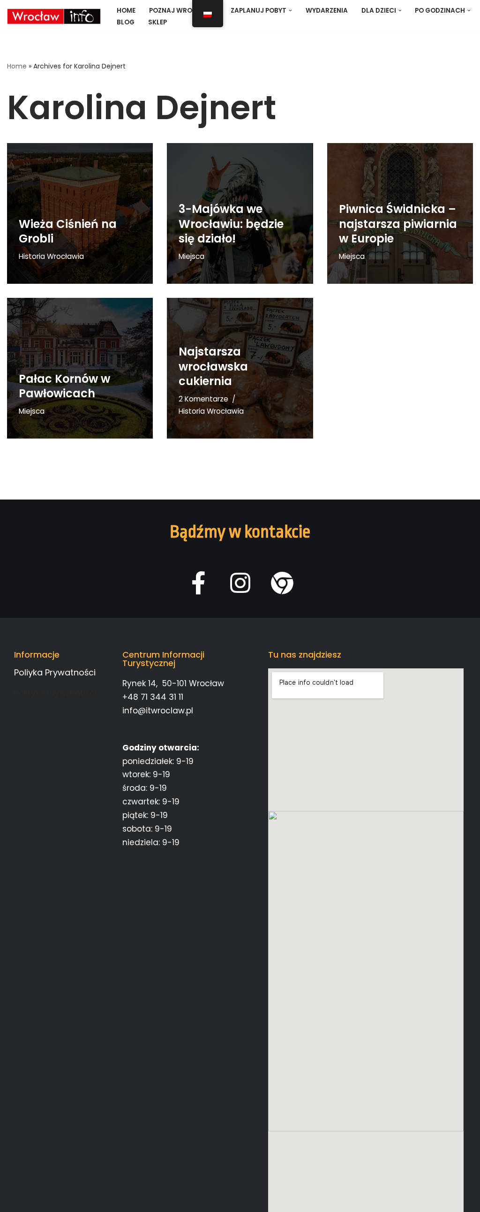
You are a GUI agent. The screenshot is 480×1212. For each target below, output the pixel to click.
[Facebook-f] (198, 582)
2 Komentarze (203, 399)
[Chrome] (281, 582)
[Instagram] (240, 582)
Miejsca (191, 256)
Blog (126, 22)
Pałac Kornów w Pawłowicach (64, 386)
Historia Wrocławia (51, 256)
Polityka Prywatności (55, 692)
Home (126, 10)
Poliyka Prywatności (55, 672)
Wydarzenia (327, 10)
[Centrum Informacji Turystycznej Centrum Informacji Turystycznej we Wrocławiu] (54, 16)
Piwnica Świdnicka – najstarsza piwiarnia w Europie (398, 223)
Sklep (157, 22)
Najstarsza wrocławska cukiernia (213, 366)
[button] (290, 10)
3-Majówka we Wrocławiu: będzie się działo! (231, 223)
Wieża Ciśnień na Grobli (68, 231)
